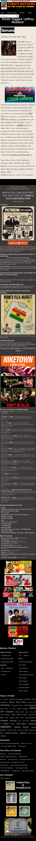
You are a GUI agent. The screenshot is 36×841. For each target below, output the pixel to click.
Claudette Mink (7, 163)
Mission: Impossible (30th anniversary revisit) (14, 547)
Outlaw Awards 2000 (7, 662)
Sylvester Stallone (24, 687)
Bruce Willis (22, 665)
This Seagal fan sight (21, 768)
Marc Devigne (12, 169)
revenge (13, 721)
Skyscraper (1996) (6, 523)
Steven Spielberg (24, 684)
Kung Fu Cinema (13, 759)
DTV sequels (6, 711)
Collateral (7, 473)
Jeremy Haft (25, 166)
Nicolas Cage (23, 678)
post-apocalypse (30, 717)
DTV (20, 655)
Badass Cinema (11, 12)
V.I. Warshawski (5, 525)
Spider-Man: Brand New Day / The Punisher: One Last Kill (18, 509)
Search (30, 12)
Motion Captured (5, 762)
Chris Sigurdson (22, 160)
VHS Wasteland (5, 771)
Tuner (11, 411)
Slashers (25, 655)
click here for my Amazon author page (18, 258)
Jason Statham (5, 715)
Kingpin (11, 416)
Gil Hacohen (19, 163)
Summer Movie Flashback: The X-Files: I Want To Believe (18, 533)
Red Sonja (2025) (6, 527)
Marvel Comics (22, 715)
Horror (19, 174)
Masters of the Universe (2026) (10, 511)
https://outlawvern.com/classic (18, 838)
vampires (23, 733)
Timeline (3, 674)
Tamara (7, 30)
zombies (3, 736)
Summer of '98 (11, 730)
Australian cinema (30, 699)
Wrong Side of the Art (28, 771)
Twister (3, 552)
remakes (4, 720)
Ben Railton (4, 411)
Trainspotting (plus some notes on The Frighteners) (16, 529)
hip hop (33, 712)
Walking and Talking (7, 531)
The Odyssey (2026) (7, 518)
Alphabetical (9, 668)
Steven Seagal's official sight (18, 765)
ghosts (27, 711)
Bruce (11, 702)
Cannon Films (31, 702)
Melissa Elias (6, 171)
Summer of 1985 (23, 730)
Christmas (5, 705)
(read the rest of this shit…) (20, 154)
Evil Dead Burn (5, 540)
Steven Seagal (23, 681)
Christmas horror (17, 705)
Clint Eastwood (23, 668)
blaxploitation (4, 702)
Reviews (22, 12)
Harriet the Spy (5, 550)
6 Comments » (29, 174)
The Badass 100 (5, 655)
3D (1, 699)
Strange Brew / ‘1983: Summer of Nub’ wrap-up (14, 514)
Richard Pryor (4, 765)
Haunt (2, 520)
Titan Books (22, 746)
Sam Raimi (26, 721)
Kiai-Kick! (3, 759)
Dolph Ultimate (23, 756)
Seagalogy (32, 724)
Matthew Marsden (26, 169)
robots (19, 720)
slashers (5, 726)
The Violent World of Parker (8, 746)
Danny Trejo (4, 708)
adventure (5, 699)
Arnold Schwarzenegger (26, 662)
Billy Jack (3, 754)
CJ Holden (4, 416)
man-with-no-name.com (26, 759)
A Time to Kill (5, 513)
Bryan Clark (10, 160)
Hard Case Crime (26, 743)
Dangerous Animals (6, 516)
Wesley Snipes (23, 691)
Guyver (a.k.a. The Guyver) (9, 522)
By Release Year (6, 671)
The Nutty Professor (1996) (9, 557)
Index (2, 668)
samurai (12, 724)
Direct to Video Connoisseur (8, 756)
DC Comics (12, 708)
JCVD (13, 715)
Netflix (6, 717)
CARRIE (19, 125)
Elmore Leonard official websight (9, 743)
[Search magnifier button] (17, 16)
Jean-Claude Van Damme (26, 674)
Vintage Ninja (15, 771)
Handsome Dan (5, 497)
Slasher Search (21, 727)
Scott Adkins (21, 724)
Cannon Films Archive (14, 754)
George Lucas (19, 712)
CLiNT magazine (5, 778)
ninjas (22, 717)
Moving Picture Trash (18, 762)
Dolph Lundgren (23, 671)
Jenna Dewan (13, 166)
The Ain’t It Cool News (6, 768)
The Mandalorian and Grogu (9, 542)
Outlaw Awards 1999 (7, 658)
